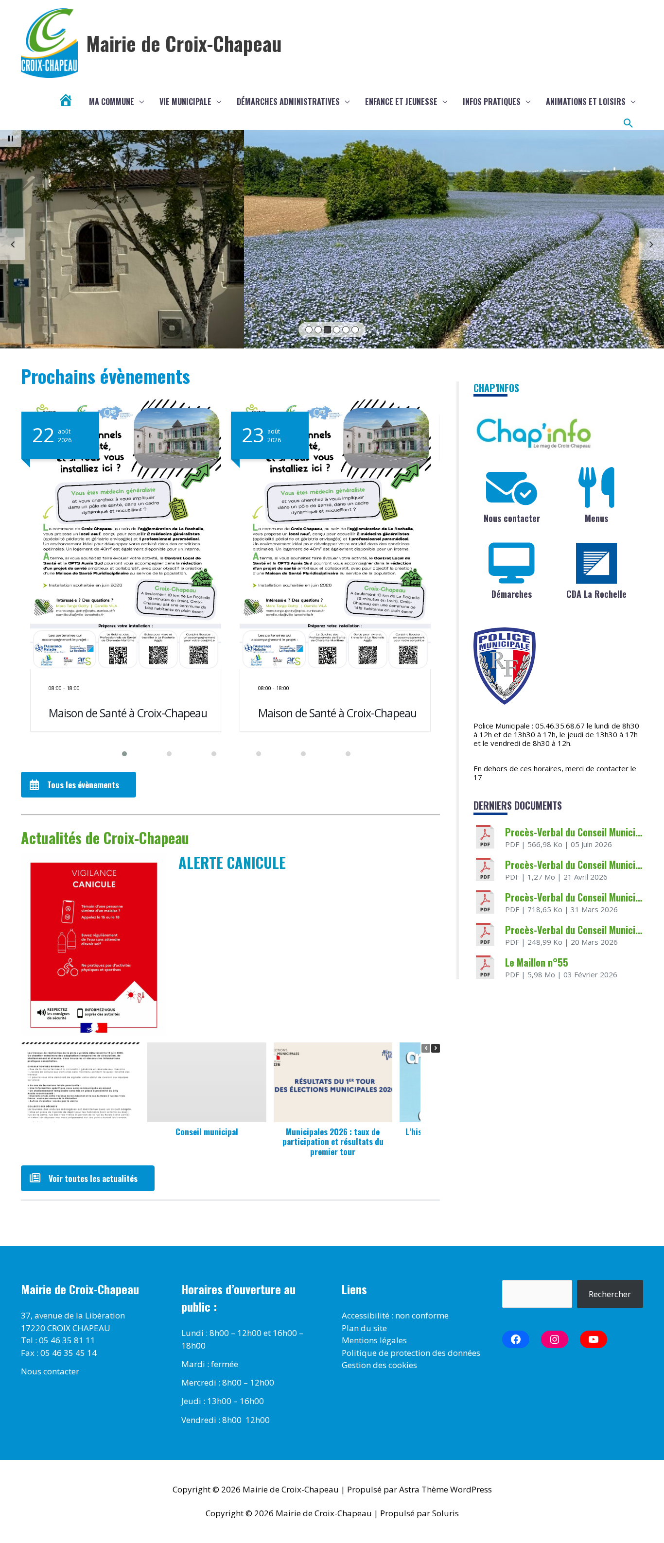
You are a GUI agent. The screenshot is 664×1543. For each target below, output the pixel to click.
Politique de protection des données (411, 1352)
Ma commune (111, 101)
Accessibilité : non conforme (395, 1315)
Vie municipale (185, 101)
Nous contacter (512, 518)
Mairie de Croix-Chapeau (184, 43)
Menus (596, 518)
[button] (628, 123)
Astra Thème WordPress (445, 1489)
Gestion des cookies (379, 1364)
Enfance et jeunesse (401, 101)
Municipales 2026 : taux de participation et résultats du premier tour (333, 1142)
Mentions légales (374, 1340)
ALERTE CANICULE (232, 862)
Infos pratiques (492, 101)
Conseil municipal (206, 1132)
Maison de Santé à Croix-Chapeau (128, 713)
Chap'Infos (496, 388)
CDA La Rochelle (596, 594)
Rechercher (610, 1294)
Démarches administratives (288, 101)
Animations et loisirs (586, 101)
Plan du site (364, 1328)
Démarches (511, 594)
